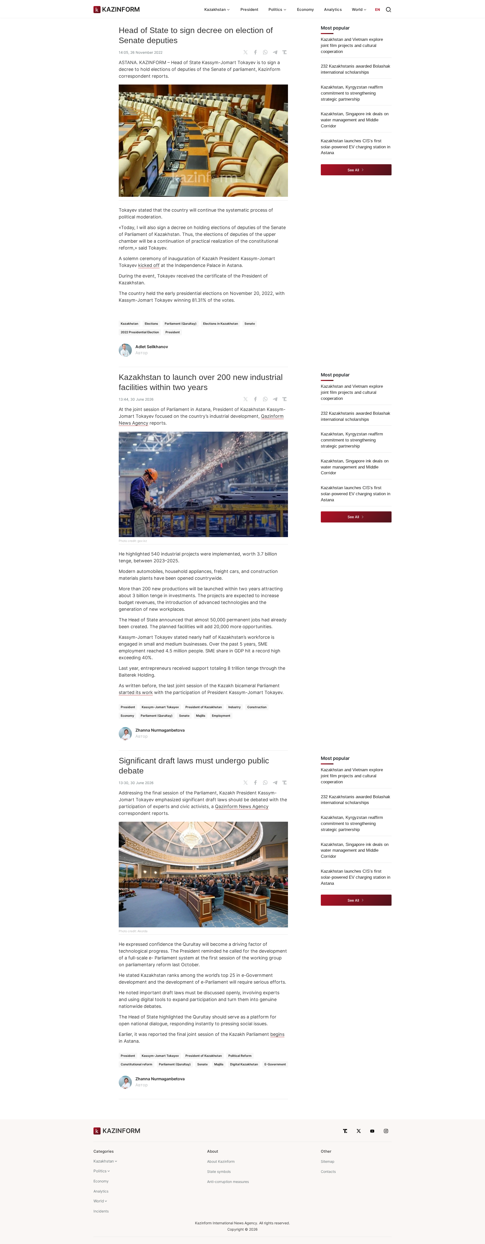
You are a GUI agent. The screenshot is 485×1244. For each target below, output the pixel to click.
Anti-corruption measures (228, 1181)
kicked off (149, 265)
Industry (234, 707)
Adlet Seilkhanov (151, 347)
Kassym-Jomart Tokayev (160, 707)
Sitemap (327, 1161)
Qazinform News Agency (242, 806)
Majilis (200, 715)
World (98, 1201)
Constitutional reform (136, 1064)
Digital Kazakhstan (244, 1064)
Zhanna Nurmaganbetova (160, 730)
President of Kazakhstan (203, 707)
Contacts (328, 1171)
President (249, 9)
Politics (100, 1171)
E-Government (275, 1064)
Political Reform (240, 1056)
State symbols (219, 1171)
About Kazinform (221, 1161)
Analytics (333, 9)
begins (277, 1034)
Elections (151, 323)
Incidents (101, 1211)
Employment (221, 715)
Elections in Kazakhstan (220, 323)
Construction (256, 707)
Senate (250, 323)
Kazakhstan (129, 323)
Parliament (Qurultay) (181, 323)
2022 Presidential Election (140, 332)
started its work (136, 692)
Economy (305, 9)
